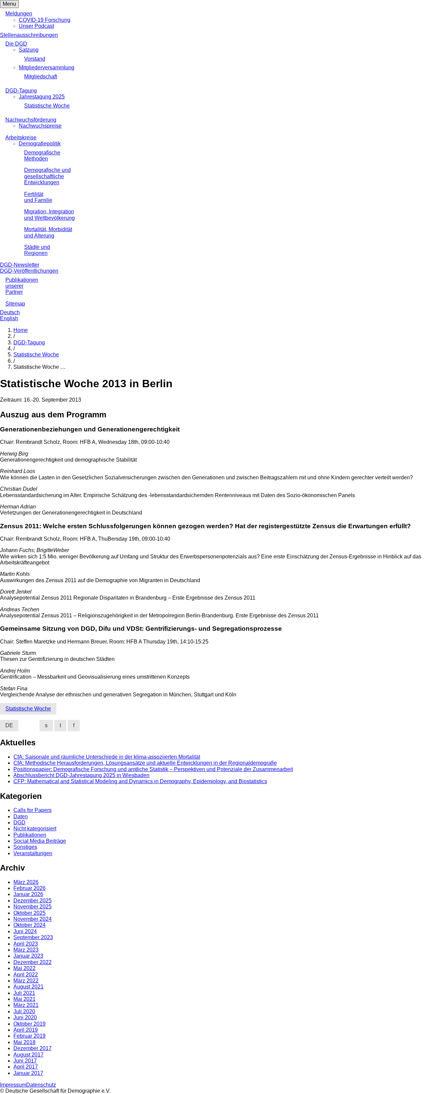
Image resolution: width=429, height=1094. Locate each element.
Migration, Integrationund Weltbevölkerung (49, 214)
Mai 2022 (24, 968)
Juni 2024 (25, 931)
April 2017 (25, 1067)
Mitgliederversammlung (46, 67)
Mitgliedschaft (40, 76)
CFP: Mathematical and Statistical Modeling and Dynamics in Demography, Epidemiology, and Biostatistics (140, 781)
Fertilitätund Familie (38, 197)
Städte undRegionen (37, 250)
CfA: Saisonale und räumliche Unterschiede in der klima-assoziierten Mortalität (106, 757)
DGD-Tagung (21, 90)
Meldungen (18, 13)
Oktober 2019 (29, 1024)
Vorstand (34, 59)
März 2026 (26, 882)
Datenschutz (41, 1085)
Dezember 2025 (32, 900)
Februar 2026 (29, 888)
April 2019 (25, 1030)
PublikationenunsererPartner (21, 286)
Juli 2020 (24, 1011)
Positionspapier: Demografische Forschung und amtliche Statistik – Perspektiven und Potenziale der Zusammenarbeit (153, 769)
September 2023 (33, 937)
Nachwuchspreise (40, 126)
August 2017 (28, 1054)
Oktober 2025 (29, 913)
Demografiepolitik (40, 143)
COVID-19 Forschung (44, 20)
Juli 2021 (24, 993)
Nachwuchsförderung (30, 120)
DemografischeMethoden (42, 155)
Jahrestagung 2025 (42, 96)
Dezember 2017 (32, 1048)
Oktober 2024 (29, 925)
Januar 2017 (28, 1073)
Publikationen (29, 835)
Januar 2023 (28, 956)
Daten (20, 816)
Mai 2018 (24, 1042)
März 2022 (26, 980)
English (9, 318)
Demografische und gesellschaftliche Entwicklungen (47, 176)
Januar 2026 (28, 894)
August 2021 (28, 986)
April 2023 (25, 944)
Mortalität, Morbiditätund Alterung (48, 232)
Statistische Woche (47, 106)
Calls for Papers (32, 810)
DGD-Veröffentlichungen (29, 271)
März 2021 (26, 1005)
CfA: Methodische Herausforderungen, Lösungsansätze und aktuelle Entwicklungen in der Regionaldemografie (145, 763)
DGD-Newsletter (19, 265)
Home (20, 330)
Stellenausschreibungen (29, 35)
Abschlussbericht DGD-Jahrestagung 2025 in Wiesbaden (81, 775)
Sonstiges (25, 847)
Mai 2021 (24, 999)
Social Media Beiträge (39, 841)
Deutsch (10, 312)
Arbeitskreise (21, 137)
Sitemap (15, 303)
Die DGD (16, 44)
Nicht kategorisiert (34, 828)
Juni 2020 (25, 1017)
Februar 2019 (29, 1036)
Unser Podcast (36, 26)
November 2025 (32, 906)
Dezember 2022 (32, 962)
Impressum (13, 1085)
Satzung (29, 50)
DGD (19, 822)
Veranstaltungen (32, 853)
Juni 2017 (25, 1061)
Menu (9, 4)
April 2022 (25, 974)
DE (9, 725)
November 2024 (32, 919)
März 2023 (26, 950)
